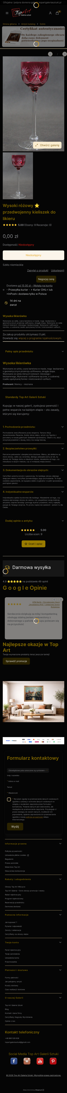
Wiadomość (13, 793)
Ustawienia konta (12, 958)
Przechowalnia (11, 962)
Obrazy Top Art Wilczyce (15, 887)
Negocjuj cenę (46, 279)
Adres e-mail (13, 781)
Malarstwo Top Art (12, 867)
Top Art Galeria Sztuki (14, 1005)
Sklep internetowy (32, 1090)
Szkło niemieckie (13, 264)
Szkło (42, 24)
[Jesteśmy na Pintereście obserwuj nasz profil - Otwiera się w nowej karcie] (53, 1061)
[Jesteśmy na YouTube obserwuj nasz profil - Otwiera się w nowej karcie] (40, 1061)
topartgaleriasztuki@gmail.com (17, 1042)
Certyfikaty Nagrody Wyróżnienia (18, 1017)
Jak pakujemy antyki (13, 981)
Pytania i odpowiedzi (13, 926)
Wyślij (15, 826)
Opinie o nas (10, 1021)
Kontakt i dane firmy (13, 1013)
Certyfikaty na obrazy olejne (16, 934)
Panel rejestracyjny (13, 950)
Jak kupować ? (11, 922)
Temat (9, 787)
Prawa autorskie (11, 863)
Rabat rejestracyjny (13, 895)
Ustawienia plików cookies (16, 855)
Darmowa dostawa (12, 906)
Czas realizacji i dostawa (15, 989)
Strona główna (10, 24)
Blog (7, 1009)
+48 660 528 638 (12, 1038)
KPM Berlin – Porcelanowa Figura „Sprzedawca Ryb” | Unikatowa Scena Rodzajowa (44, 604)
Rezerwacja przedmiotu (14, 902)
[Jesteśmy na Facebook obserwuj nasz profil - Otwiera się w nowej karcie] (13, 1061)
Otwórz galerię (49, 145)
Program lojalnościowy (14, 899)
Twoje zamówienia (12, 954)
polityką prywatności (34, 817)
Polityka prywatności (13, 851)
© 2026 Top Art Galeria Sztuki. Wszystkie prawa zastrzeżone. (33, 1075)
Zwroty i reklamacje (13, 930)
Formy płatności (11, 978)
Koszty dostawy (11, 985)
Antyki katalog (28, 24)
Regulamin (9, 859)
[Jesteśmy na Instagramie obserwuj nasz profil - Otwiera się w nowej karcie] (26, 1061)
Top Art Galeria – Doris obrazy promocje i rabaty (24, 891)
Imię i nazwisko (13, 775)
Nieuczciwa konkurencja (15, 871)
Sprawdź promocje (16, 661)
